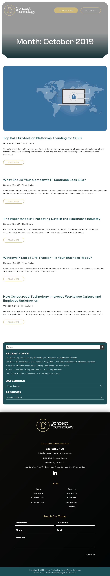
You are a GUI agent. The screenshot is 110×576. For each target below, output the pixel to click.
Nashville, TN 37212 (55, 462)
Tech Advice (28, 185)
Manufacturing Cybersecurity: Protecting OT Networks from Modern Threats (41, 358)
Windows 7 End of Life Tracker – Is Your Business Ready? (47, 258)
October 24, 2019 (11, 224)
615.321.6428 (55, 448)
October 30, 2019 (11, 143)
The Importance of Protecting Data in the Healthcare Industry (51, 219)
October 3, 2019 (11, 305)
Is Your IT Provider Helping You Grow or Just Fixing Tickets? (34, 370)
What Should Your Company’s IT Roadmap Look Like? (44, 180)
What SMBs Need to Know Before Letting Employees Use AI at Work (37, 366)
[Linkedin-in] (55, 473)
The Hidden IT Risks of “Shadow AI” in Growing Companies (33, 374)
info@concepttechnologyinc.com (55, 453)
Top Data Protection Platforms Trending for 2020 (42, 138)
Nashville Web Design (55, 573)
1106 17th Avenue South (55, 458)
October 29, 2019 (11, 185)
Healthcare (27, 224)
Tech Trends (28, 143)
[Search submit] (102, 347)
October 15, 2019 (11, 263)
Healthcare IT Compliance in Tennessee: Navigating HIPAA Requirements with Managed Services (50, 362)
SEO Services (71, 573)
